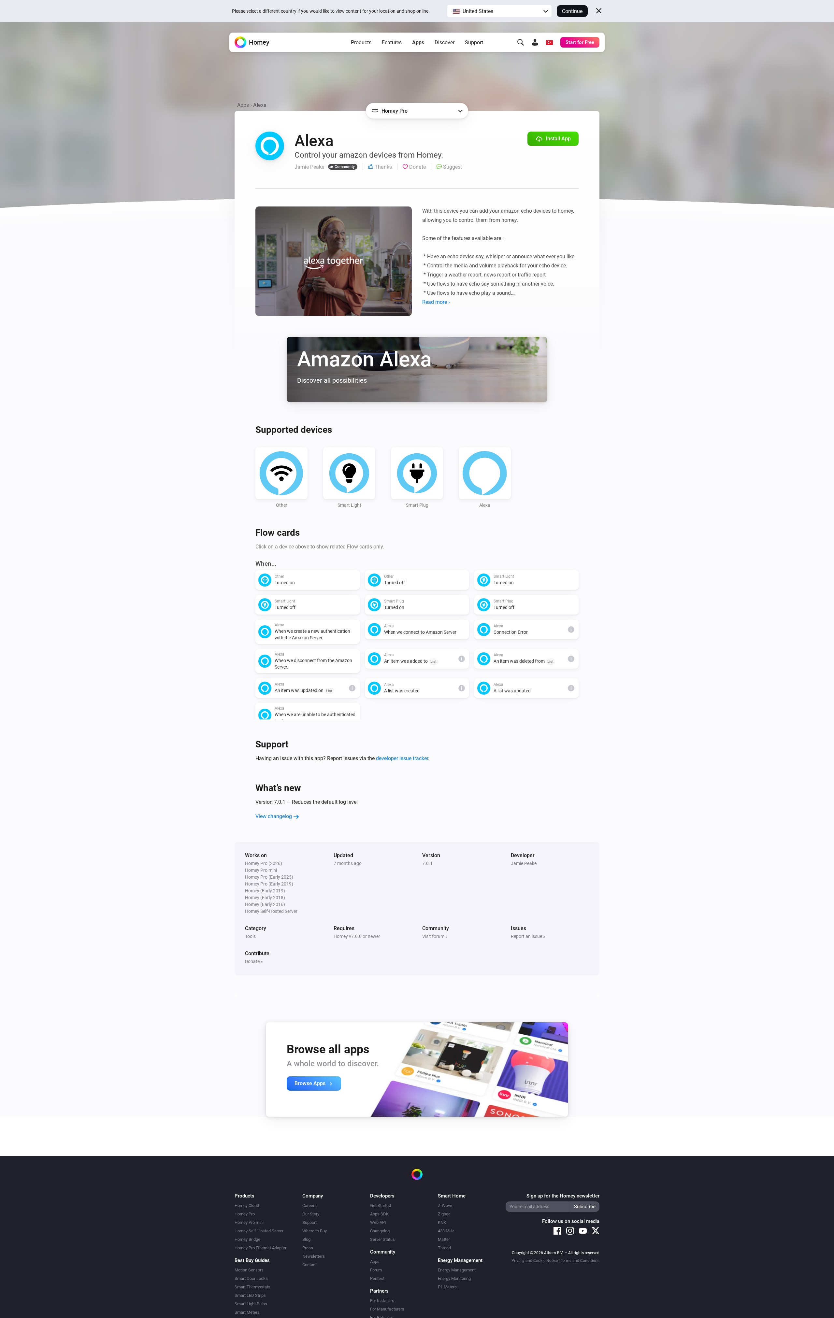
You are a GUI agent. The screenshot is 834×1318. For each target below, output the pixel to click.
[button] (499, 11)
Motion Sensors (249, 1270)
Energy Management (457, 1270)
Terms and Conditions (580, 1260)
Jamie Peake (524, 863)
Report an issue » (528, 936)
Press (307, 1247)
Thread (444, 1247)
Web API (378, 1222)
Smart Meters (247, 1312)
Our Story (310, 1214)
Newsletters (313, 1256)
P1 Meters (447, 1286)
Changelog (380, 1230)
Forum (376, 1270)
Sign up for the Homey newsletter (562, 1196)
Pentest (377, 1278)
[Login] (535, 42)
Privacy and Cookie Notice (534, 1260)
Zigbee (444, 1214)
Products (361, 42)
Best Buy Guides (252, 1260)
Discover (444, 42)
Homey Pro (245, 1214)
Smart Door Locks (251, 1278)
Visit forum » (435, 936)
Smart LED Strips (250, 1295)
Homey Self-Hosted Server (259, 1230)
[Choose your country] (549, 42)
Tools (250, 936)
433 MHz (446, 1230)
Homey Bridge (247, 1239)
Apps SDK (379, 1214)
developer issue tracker (402, 758)
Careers (309, 1205)
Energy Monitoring (454, 1278)
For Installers (382, 1300)
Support (474, 42)
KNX (442, 1222)
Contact (309, 1264)
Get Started (380, 1205)
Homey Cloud (247, 1205)
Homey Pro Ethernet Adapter (260, 1247)
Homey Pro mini (249, 1222)
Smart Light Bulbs (251, 1303)
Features (392, 42)
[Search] (520, 42)
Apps (418, 42)
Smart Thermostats (252, 1286)
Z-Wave (445, 1205)
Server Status (382, 1239)
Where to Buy (314, 1230)
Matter (444, 1239)
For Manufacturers (387, 1309)
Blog (306, 1239)
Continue (572, 11)
